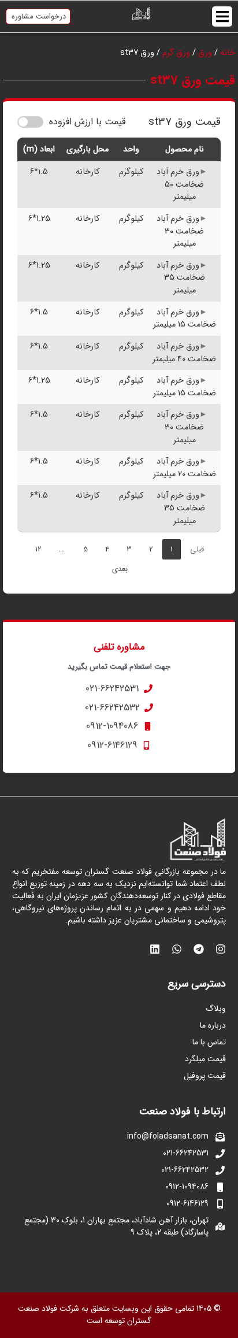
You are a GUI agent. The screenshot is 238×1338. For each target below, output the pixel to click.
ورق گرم (176, 53)
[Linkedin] (155, 949)
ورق (205, 53)
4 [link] (107, 549)
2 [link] (151, 549)
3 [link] (129, 549)
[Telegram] (199, 949)
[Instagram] (220, 949)
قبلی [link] (197, 549)
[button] (222, 16)
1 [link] (171, 549)
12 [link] (38, 549)
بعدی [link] (120, 569)
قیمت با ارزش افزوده (87, 122)
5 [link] (85, 549)
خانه (227, 53)
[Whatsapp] (177, 949)
